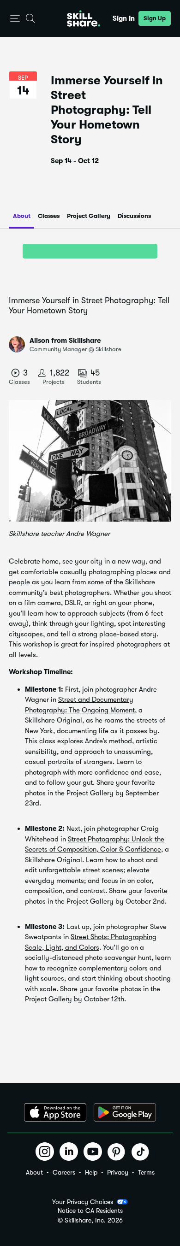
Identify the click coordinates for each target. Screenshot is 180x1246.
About (21, 215)
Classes (49, 215)
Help (91, 1172)
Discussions (134, 215)
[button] (15, 18)
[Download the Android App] (125, 1112)
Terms (146, 1172)
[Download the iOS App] (55, 1112)
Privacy (117, 1172)
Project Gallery (88, 215)
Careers (64, 1172)
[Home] (83, 18)
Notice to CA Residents (90, 1210)
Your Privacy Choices (82, 1201)
